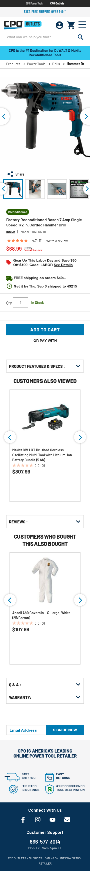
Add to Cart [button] (45, 329)
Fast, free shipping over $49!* (45, 11)
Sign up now (65, 729)
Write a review (57, 241)
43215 (72, 286)
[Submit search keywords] (80, 37)
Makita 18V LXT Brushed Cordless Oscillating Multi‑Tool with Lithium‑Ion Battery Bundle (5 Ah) (42, 455)
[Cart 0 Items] (71, 25)
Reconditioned (17, 212)
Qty (9, 302)
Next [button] (80, 437)
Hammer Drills (77, 64)
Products (13, 64)
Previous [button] (10, 437)
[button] (13, 189)
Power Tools (36, 64)
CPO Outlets (57, 3)
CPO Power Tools (34, 3)
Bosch (10, 231)
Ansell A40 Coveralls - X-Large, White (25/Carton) (41, 615)
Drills (56, 64)
